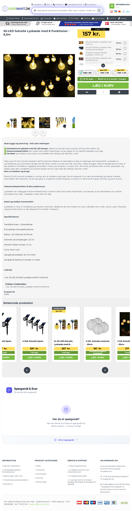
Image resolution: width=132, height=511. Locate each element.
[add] (119, 92)
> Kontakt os (7, 484)
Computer (47, 18)
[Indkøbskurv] (111, 6)
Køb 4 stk (121, 72)
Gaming (87, 18)
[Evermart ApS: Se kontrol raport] (124, 503)
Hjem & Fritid (61, 18)
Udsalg (123, 18)
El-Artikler (75, 18)
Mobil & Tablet (14, 18)
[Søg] (99, 10)
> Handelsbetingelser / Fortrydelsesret (11, 471)
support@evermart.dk (39, 504)
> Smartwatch (40, 474)
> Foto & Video (41, 482)
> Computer (40, 470)
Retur (48, 4)
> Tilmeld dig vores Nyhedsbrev (15, 480)
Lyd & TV (112, 18)
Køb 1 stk (87, 73)
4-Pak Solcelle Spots (32, 341)
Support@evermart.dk (75, 4)
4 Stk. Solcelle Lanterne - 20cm (97, 343)
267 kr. (66, 348)
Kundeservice (91, 4)
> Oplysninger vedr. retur (12, 476)
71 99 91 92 (59, 4)
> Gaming (39, 478)
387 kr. (34, 348)
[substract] (86, 92)
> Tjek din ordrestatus (11, 466)
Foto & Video (100, 18)
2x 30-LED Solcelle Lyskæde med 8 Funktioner (63, 343)
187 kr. (97, 348)
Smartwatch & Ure (31, 18)
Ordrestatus (38, 4)
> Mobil (38, 466)
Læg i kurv (103, 85)
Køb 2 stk (104, 72)
